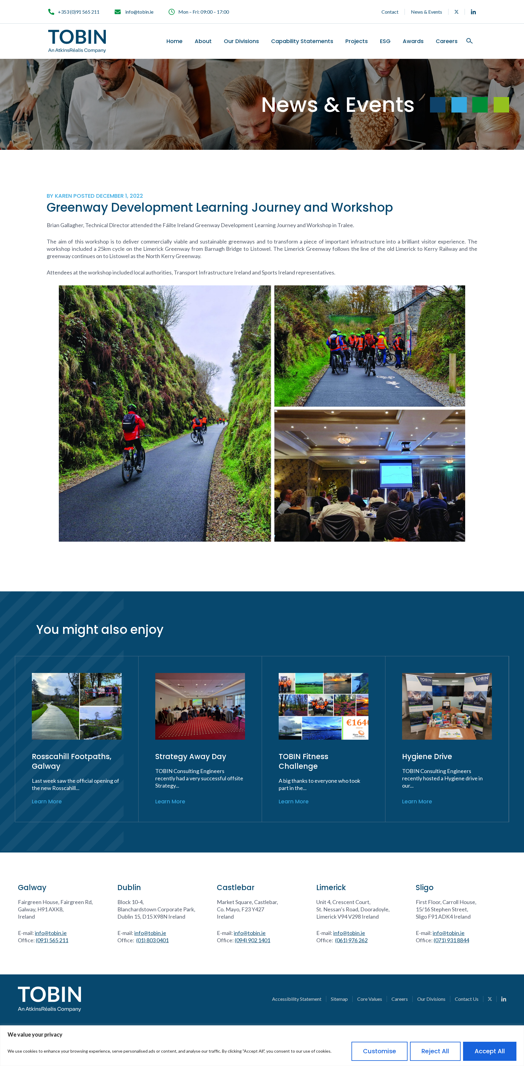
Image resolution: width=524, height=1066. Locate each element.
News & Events (426, 12)
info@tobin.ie (51, 933)
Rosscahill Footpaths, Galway (71, 761)
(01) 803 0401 (152, 940)
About (203, 41)
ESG (385, 41)
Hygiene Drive (427, 757)
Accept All (490, 1051)
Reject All (435, 1051)
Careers (447, 41)
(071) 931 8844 (451, 940)
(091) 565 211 (52, 940)
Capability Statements (302, 41)
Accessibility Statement (296, 999)
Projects (356, 41)
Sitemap (339, 999)
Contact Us (467, 999)
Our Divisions (241, 41)
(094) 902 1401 (252, 940)
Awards (413, 41)
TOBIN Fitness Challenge (303, 761)
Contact (389, 12)
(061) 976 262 (351, 940)
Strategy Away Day (190, 757)
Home (174, 41)
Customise (379, 1051)
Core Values (369, 999)
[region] (262, 1045)
